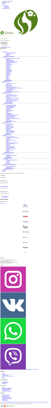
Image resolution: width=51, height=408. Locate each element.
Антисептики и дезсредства (11, 52)
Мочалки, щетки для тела (10, 143)
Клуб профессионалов (6, 2)
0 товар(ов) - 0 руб (4, 43)
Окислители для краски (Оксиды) (12, 95)
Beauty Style (8, 63)
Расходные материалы (10, 102)
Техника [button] (3, 153)
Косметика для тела (5, 396)
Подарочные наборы (5, 81)
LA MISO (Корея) (9, 70)
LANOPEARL (8, 71)
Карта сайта (4, 383)
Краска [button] (3, 165)
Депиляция (8, 108)
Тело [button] (3, 104)
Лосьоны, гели (8, 111)
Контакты (9, 47)
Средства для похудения (10, 117)
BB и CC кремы (9, 85)
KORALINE (8, 79)
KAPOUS (8, 68)
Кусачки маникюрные (10, 126)
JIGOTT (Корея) (9, 67)
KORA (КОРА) (8, 69)
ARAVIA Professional (9, 60)
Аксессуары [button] (4, 135)
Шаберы (7, 133)
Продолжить (2, 203)
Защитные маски (9, 53)
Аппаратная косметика (10, 83)
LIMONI (7, 72)
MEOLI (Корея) (9, 73)
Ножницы (8, 129)
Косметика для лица (5, 394)
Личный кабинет (5, 196)
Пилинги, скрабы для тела (10, 121)
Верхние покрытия (9, 124)
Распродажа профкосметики (7, 397)
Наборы (7, 54)
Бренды (3, 387)
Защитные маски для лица (10, 140)
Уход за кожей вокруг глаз (10, 88)
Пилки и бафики (9, 130)
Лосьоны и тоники (9, 90)
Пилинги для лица (9, 89)
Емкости (7, 139)
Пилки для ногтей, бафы (10, 146)
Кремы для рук (8, 109)
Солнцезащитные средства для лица (12, 91)
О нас (3, 373)
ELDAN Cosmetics (9, 64)
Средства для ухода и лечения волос (12, 99)
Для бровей (8, 160)
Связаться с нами (5, 381)
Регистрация (6, 6)
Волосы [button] (3, 93)
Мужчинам (4, 169)
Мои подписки (4, 400)
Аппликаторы (8, 138)
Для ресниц (8, 163)
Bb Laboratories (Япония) (10, 62)
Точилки (7, 150)
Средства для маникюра (10, 131)
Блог (3, 376)
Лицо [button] (3, 82)
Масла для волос (9, 101)
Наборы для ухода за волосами (11, 100)
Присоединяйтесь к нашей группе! (32, 369)
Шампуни (8, 96)
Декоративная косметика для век (11, 159)
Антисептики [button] (4, 51)
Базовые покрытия (9, 123)
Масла (7, 112)
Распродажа (5, 47)
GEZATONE (8, 65)
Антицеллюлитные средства (11, 105)
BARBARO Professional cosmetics (12, 61)
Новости (3, 377)
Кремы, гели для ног (9, 110)
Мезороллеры (8, 157)
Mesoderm (8, 74)
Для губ (7, 161)
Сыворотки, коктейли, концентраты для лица (14, 87)
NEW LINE (8, 75)
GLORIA (7, 66)
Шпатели (8, 151)
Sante (7, 77)
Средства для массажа (10, 116)
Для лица (8, 162)
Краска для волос (9, 94)
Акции (1, 47)
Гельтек (7, 78)
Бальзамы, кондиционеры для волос (12, 97)
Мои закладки (4, 197)
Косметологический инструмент (11, 142)
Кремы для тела (9, 120)
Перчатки (8, 55)
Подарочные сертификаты (7, 388)
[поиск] (10, 35)
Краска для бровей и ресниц (11, 166)
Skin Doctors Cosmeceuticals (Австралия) (13, 58)
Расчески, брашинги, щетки (11, 148)
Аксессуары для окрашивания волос (12, 137)
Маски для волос (9, 98)
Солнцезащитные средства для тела (12, 114)
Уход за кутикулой (9, 132)
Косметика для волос (6, 395)
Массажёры (8, 156)
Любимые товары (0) (6, 8)
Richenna (7, 76)
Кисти (7, 141)
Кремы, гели (8, 84)
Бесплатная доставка (4, 186)
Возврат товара (5, 382)
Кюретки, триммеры (9, 127)
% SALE (3, 170)
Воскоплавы (8, 154)
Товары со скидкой (5, 390)
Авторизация (6, 7)
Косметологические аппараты (11, 155)
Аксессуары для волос (10, 136)
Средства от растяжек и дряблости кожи (13, 118)
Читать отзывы (2, 177)
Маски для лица (9, 86)
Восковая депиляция (9, 107)
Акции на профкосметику (6, 398)
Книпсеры (8, 125)
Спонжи (7, 149)
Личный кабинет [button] (5, 5)
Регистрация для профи (6, 389)
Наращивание (8, 128)
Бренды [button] (3, 57)
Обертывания (8, 113)
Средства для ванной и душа (11, 115)
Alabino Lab (8, 59)
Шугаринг (8, 119)
